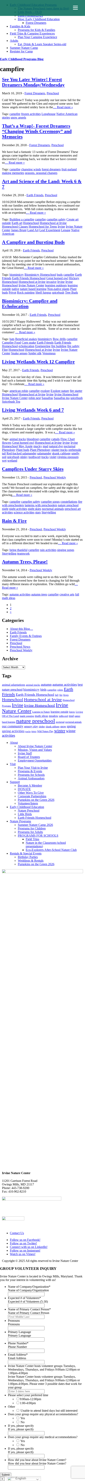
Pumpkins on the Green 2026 (36, 799)
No (23, 1422)
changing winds (31, 169)
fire (60, 695)
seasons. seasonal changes (41, 173)
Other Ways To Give (31, 792)
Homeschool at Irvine (53, 223)
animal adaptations (13, 684)
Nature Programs (20, 821)
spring (71, 726)
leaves (72, 712)
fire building (58, 346)
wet (4, 460)
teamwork (23, 553)
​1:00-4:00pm (28, 1403)
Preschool (53, 93)
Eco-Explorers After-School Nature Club (51, 850)
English (20, 1478)
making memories (13, 173)
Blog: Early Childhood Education (39, 19)
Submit (6, 1474)
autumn (46, 684)
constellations (68, 501)
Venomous (49, 353)
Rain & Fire (14, 520)
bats (11, 339)
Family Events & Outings (26, 636)
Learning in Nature (41, 712)
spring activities (13, 731)
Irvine (61, 226)
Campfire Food (11, 342)
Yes (22, 1418)
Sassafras (47, 398)
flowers (6, 442)
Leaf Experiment (49, 230)
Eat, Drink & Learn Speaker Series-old (42, 44)
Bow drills (59, 339)
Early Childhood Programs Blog (21, 59)
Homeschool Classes (15, 226)
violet (52, 457)
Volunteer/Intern (28, 803)
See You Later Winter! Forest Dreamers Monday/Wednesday (33, 82)
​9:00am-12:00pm (30, 1399)
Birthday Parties (28, 857)
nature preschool (68, 505)
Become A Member (30, 785)
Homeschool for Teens (43, 226)
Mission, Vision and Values (35, 749)
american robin (18, 390)
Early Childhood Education (27, 807)
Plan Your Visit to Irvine (33, 767)
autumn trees (39, 594)
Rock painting (26, 292)
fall (77, 594)
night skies (34, 508)
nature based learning (33, 289)
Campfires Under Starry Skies (32, 469)
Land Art (33, 230)
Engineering (42, 346)
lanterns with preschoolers (41, 505)
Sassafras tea (62, 398)
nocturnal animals (53, 508)
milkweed (63, 716)
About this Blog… (21, 628)
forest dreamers (51, 169)
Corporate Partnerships (32, 796)
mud (45, 446)
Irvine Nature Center (31, 285)
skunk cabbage (61, 453)
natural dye (56, 446)
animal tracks (17, 439)
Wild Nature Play (45, 731)
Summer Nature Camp (24, 47)
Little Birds (25, 814)
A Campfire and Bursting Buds (33, 242)
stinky (24, 457)
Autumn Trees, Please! (25, 561)
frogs (66, 694)
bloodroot (33, 439)
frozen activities (31, 114)
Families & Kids (20, 26)
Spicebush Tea (11, 401)
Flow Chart (67, 439)
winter (59, 730)
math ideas (8, 598)
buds (60, 274)
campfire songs (50, 501)
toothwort (34, 457)
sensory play (31, 726)
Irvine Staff (25, 753)
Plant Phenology (40, 449)
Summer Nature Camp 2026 (35, 825)
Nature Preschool (28, 810)
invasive (51, 281)
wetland (12, 460)
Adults (14, 40)
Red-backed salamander (21, 453)
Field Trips (32, 839)
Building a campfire (21, 219)
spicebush (58, 292)
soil (4, 457)
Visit (13, 764)
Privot (12, 292)
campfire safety (56, 219)
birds (43, 689)
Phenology (8, 449)
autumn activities (19, 594)
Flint (5, 349)
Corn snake (29, 342)
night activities (18, 508)
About (14, 742)
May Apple (26, 446)
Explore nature (60, 390)
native (15, 289)
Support (15, 782)
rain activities (48, 550)
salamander (44, 453)
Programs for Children (32, 828)
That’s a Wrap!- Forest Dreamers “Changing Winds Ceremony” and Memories (37, 131)
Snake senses (19, 353)
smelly (75, 453)
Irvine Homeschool (66, 394)
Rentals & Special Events (26, 853)
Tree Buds (71, 292)
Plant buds (22, 449)
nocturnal (69, 446)
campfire (14, 114)
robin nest (34, 398)
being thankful (18, 550)
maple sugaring (27, 716)
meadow (53, 715)
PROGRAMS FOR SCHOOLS (38, 835)
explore (45, 390)
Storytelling (49, 512)
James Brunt (18, 230)
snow (63, 726)
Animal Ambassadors (31, 778)
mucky (37, 446)
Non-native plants (58, 289)
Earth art (17, 223)
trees (33, 731)
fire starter (76, 390)
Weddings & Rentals (30, 860)
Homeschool (31, 223)
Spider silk (35, 353)
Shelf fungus (43, 292)
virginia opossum (67, 457)
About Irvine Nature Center (35, 746)
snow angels (18, 117)
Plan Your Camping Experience (37, 37)
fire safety (73, 346)
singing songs (65, 550)
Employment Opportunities (35, 760)
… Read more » (63, 107)
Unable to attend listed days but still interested (49, 1410)
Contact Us (17, 1233)
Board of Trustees (29, 757)
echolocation (26, 346)
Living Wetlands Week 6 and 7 (33, 410)
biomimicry (16, 274)
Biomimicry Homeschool (40, 274)
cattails (55, 439)
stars (38, 512)
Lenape (65, 230)
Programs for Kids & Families (36, 30)
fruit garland (69, 169)
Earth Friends (34, 195)
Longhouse (49, 114)
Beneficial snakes (26, 339)
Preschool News (20, 646)
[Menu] (75, 7)
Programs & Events (30, 771)
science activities (24, 512)
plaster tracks (59, 449)
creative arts (67, 594)
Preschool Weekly (54, 477)
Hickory (74, 278)
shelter (42, 726)
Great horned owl (57, 278)
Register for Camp (21, 51)
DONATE (24, 789)
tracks (45, 457)
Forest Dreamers (36, 22)
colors (60, 690)
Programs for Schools (31, 774)
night (5, 508)
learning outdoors (56, 285)
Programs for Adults (30, 832)
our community (12, 726)
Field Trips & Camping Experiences (32, 33)
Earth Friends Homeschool (28, 278)
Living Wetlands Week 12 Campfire (38, 361)
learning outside (59, 711)
